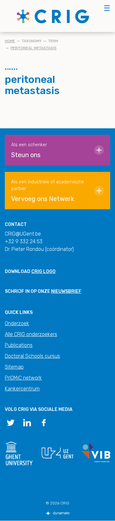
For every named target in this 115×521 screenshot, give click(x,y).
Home (10, 41)
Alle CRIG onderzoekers (31, 334)
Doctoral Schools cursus (32, 356)
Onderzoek (17, 323)
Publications (19, 345)
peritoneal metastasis (34, 48)
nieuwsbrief (66, 291)
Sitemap (14, 367)
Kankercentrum (22, 389)
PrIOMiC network (23, 378)
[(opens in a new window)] (10, 422)
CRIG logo (43, 271)
